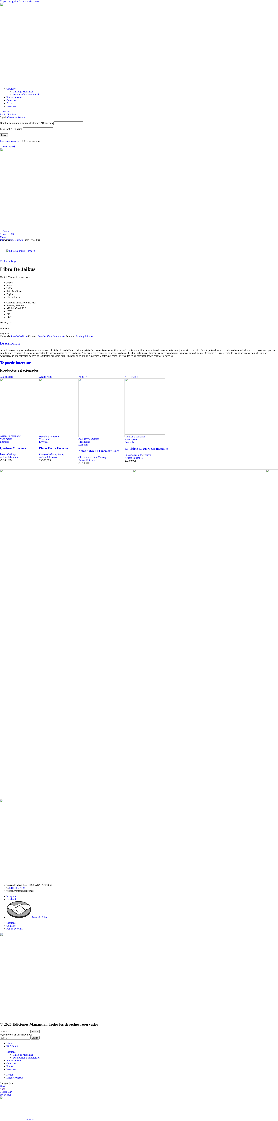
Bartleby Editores (84, 336)
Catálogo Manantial (23, 91)
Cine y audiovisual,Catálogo (92, 457)
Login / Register (14, 1077)
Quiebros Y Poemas (13, 448)
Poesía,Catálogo (19, 336)
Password (11, 129)
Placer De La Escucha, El (55, 448)
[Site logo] (16, 83)
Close (3, 1086)
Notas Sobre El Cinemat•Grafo (98, 451)
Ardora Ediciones (9, 457)
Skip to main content (29, 1)
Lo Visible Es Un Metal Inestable (146, 448)
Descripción (10, 343)
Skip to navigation (9, 1)
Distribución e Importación (26, 94)
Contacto (11, 925)
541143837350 (17, 887)
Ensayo (61, 454)
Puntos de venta (14, 928)
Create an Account (16, 117)
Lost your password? (10, 141)
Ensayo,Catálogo (47, 454)
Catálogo (11, 922)
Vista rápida (6, 438)
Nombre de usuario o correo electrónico (26, 123)
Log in (4, 135)
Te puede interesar (15, 363)
